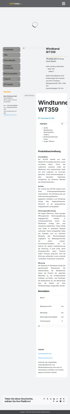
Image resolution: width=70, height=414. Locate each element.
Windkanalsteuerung (45, 358)
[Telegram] (60, 399)
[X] (47, 399)
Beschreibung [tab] (29, 95)
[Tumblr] (63, 399)
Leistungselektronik (45, 353)
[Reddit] (50, 399)
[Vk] (57, 401)
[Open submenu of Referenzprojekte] (19, 73)
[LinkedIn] (54, 399)
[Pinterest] (53, 401)
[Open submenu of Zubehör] (18, 78)
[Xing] (60, 401)
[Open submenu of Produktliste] (18, 49)
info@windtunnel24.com (10, 115)
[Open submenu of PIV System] (18, 84)
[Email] (63, 401)
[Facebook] (44, 399)
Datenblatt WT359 (47, 118)
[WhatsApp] (57, 399)
